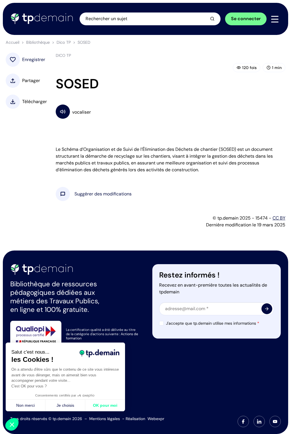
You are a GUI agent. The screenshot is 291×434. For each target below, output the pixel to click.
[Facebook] (243, 421)
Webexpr (155, 418)
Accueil (12, 42)
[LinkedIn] (259, 421)
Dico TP (64, 42)
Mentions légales (104, 418)
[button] (103, 194)
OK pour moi (105, 405)
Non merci (25, 405)
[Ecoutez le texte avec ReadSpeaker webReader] (170, 111)
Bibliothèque (38, 42)
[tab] (243, 421)
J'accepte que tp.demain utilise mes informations (212, 323)
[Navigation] (274, 19)
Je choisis (65, 405)
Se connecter (246, 19)
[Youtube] (275, 421)
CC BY (279, 218)
